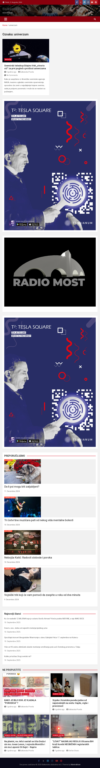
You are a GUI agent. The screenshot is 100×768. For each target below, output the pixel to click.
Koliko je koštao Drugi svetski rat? (17, 656)
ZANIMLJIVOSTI (10, 497)
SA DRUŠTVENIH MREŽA (12, 694)
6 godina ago (60, 709)
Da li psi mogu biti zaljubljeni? (21, 486)
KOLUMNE (8, 531)
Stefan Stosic (73, 751)
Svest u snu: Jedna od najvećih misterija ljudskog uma (25, 628)
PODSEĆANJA (29, 691)
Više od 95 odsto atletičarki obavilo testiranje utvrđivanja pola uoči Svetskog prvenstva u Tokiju (42, 647)
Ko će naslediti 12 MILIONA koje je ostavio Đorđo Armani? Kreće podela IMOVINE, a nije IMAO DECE (44, 619)
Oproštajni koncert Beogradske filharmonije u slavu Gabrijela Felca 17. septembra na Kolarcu (41, 637)
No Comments (12, 75)
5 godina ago (11, 707)
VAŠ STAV (25, 694)
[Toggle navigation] (5, 19)
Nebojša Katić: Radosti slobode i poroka (28, 557)
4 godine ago (11, 72)
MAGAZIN (8, 59)
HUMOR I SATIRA (10, 691)
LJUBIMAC (8, 460)
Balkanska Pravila (27, 72)
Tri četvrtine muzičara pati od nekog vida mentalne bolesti (38, 520)
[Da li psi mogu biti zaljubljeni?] (22, 459)
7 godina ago (60, 751)
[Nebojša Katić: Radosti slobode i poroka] (22, 530)
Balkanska (11, 9)
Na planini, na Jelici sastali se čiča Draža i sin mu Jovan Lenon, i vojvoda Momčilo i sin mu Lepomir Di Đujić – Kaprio (25, 744)
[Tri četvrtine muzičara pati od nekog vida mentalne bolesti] (22, 496)
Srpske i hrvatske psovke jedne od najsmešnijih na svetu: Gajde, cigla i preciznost (70, 703)
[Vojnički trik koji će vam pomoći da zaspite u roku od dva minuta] (22, 567)
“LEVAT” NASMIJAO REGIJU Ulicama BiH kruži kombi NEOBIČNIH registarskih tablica (73, 744)
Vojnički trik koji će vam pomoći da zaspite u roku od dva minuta (42, 594)
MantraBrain (75, 764)
